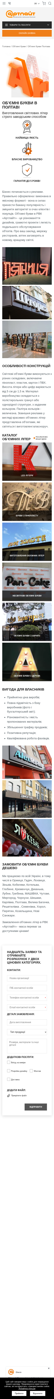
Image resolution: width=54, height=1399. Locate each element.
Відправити (36, 1107)
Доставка (15, 1079)
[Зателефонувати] (10, 3)
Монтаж (37, 1071)
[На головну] (20, 14)
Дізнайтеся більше (27, 1388)
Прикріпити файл (19, 1095)
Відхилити (37, 1393)
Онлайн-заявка (27, 33)
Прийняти (19, 1393)
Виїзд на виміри (18, 1062)
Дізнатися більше (27, 461)
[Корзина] (44, 4)
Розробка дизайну (19, 1071)
